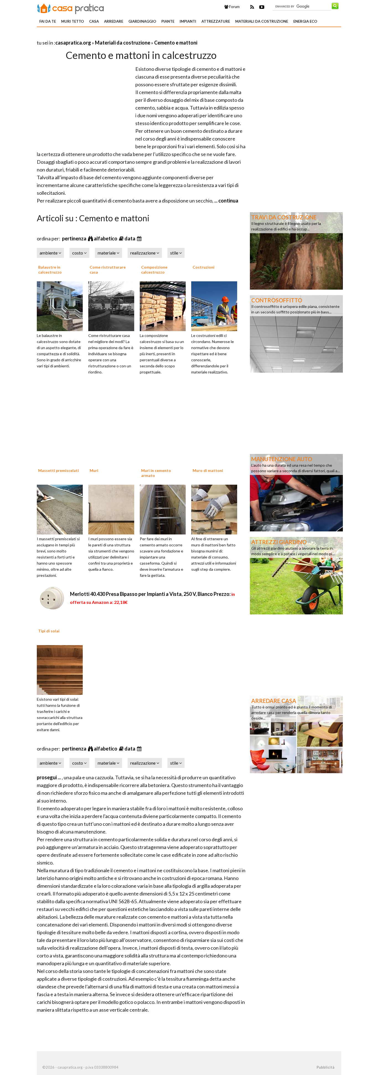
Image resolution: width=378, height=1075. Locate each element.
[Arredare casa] (296, 734)
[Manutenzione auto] (296, 492)
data (130, 238)
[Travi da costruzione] (296, 250)
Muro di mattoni (208, 470)
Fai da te (47, 21)
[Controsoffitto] (296, 333)
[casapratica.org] (70, 8)
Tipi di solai (48, 631)
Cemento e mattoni (175, 43)
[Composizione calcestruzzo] (165, 305)
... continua (225, 201)
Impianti (188, 21)
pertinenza (74, 238)
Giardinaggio (142, 21)
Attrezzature (215, 21)
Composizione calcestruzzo (154, 269)
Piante (167, 21)
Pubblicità (325, 1067)
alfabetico (106, 238)
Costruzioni (203, 267)
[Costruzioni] (216, 305)
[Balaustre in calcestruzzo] (62, 305)
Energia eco (305, 21)
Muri (94, 470)
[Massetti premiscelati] (62, 509)
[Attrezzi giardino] (296, 575)
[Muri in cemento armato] (165, 509)
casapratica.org (73, 43)
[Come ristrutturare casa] (113, 305)
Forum (234, 6)
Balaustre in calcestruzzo (50, 269)
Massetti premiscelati (58, 470)
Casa (94, 21)
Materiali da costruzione (261, 21)
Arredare (113, 21)
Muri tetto (72, 21)
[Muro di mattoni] (216, 509)
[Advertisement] (101, 36)
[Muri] (113, 509)
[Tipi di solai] (62, 669)
